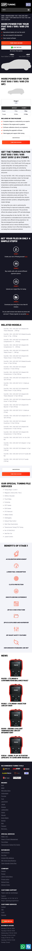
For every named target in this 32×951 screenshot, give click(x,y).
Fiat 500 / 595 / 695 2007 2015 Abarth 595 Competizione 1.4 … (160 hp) (16, 340)
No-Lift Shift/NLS (10, 530)
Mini (2, 823)
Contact (3, 907)
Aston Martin (5, 818)
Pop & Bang (8, 499)
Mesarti (3, 815)
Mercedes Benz (5, 791)
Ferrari (3, 812)
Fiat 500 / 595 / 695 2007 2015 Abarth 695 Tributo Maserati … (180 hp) (16, 329)
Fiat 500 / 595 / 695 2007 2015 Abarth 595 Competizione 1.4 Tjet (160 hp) (16, 427)
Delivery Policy (5, 885)
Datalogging (8, 518)
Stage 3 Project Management (9, 839)
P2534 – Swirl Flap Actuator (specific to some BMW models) (15, 756)
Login (2, 912)
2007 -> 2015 (4, 18)
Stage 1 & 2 (4, 836)
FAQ (2, 910)
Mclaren (3, 807)
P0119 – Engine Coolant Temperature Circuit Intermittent (11, 730)
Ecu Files (3, 855)
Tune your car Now (16, 43)
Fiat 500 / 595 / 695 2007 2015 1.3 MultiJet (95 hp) (16, 384)
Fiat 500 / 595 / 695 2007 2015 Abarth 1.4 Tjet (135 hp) (17, 444)
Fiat (16, 16)
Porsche (3, 796)
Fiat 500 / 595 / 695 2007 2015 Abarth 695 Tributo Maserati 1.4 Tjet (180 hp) (16, 395)
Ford (2, 799)
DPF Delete (8, 505)
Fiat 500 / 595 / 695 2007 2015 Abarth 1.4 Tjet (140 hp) (17, 449)
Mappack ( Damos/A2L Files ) (13, 493)
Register (3, 915)
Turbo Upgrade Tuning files (8, 863)
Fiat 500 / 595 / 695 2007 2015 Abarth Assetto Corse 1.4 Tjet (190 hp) (17, 362)
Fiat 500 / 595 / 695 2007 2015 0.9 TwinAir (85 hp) (17, 455)
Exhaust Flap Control (10, 521)
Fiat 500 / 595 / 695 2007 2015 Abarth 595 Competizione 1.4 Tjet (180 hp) (16, 373)
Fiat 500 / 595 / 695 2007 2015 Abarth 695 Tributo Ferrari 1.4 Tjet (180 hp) (16, 357)
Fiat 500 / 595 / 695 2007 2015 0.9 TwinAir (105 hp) (16, 460)
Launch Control (9, 536)
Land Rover (4, 801)
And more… (4, 829)
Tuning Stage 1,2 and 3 (11, 489)
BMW (2, 788)
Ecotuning (7, 502)
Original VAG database (7, 858)
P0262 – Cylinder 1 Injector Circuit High (13, 704)
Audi (2, 785)
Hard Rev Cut (8, 533)
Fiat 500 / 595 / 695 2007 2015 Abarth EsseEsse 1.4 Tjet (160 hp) (15, 368)
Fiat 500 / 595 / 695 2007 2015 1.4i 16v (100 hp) (17, 438)
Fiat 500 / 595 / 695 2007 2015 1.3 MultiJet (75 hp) (16, 411)
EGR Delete (8, 508)
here (26, 256)
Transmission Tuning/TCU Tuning (14, 527)
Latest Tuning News (7, 876)
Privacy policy (5, 879)
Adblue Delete (9, 514)
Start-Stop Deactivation (11, 524)
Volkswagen (4, 793)
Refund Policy (5, 882)
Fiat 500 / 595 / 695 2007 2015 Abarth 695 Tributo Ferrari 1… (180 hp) (16, 351)
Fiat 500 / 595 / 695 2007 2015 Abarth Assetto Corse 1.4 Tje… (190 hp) (17, 335)
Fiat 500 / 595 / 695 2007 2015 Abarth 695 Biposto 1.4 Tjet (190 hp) (16, 406)
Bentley (3, 821)
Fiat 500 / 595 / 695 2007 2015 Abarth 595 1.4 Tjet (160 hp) (17, 378)
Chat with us (17, 47)
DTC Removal (8, 511)
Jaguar (3, 804)
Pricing (3, 874)
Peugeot (3, 826)
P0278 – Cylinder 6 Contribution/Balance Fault (14, 679)
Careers (3, 871)
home (2, 16)
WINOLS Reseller (10, 496)
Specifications (10, 16)
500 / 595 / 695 (23, 16)
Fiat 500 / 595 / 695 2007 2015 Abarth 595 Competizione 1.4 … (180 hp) (16, 346)
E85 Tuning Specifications (8, 860)
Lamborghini (4, 810)
